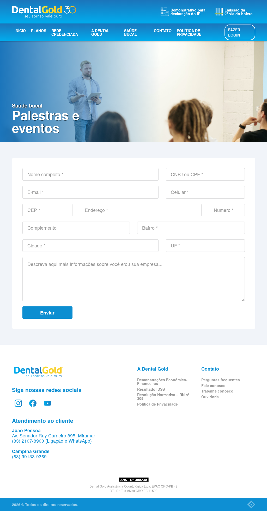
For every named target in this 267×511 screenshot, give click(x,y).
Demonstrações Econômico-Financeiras (162, 381)
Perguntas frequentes (220, 379)
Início (20, 30)
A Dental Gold (100, 32)
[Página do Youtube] (47, 403)
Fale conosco (213, 385)
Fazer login (234, 32)
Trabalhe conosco (217, 391)
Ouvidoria (210, 396)
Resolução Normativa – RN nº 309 (163, 396)
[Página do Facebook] (33, 403)
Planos (38, 30)
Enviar (47, 312)
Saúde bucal (130, 32)
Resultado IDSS (151, 389)
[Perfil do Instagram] (18, 403)
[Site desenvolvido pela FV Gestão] (251, 504)
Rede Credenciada (64, 32)
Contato (163, 30)
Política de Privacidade (189, 32)
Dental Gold (44, 11)
